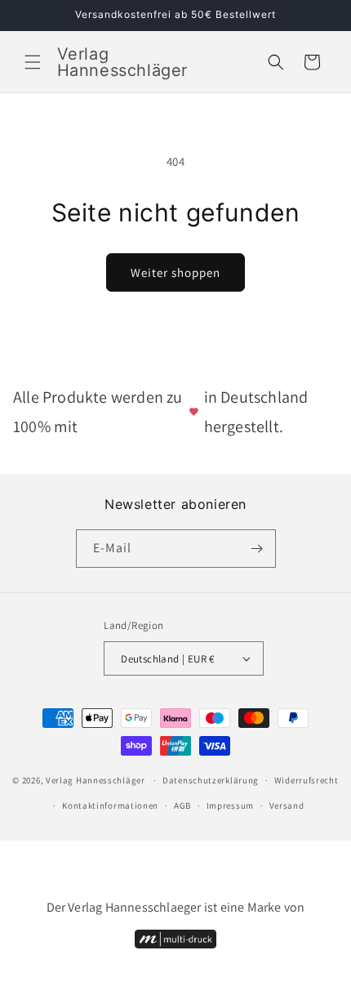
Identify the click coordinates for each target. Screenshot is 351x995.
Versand (286, 805)
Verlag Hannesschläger (95, 780)
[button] (33, 62)
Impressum (230, 805)
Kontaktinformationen (110, 805)
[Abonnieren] (257, 548)
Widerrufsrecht (306, 780)
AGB (182, 805)
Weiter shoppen (175, 272)
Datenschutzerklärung (210, 780)
